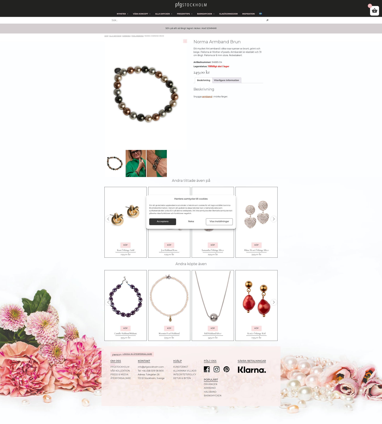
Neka (191, 222)
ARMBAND (210, 388)
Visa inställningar (219, 222)
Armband (126, 36)
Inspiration (248, 14)
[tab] (203, 80)
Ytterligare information (226, 80)
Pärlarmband (138, 36)
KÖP (125, 245)
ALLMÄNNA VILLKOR (184, 371)
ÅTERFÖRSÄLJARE (120, 378)
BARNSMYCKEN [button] (204, 14)
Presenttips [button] (183, 14)
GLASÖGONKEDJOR (228, 14)
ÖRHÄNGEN (210, 384)
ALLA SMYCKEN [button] (162, 14)
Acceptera (162, 222)
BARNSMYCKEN (212, 396)
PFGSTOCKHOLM (119, 367)
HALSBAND (210, 392)
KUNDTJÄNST (180, 367)
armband (207, 97)
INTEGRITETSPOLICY (184, 374)
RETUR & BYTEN (182, 378)
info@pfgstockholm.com (151, 367)
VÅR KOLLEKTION (120, 371)
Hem (106, 36)
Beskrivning (203, 80)
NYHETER (121, 14)
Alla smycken (115, 36)
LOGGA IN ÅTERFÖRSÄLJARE (132, 354)
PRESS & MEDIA (119, 374)
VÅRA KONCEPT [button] (140, 14)
